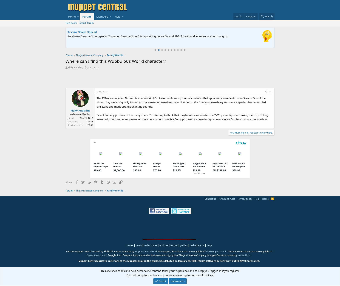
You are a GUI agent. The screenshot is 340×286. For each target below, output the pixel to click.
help (209, 245)
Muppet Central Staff (146, 251)
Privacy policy (245, 198)
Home (72, 16)
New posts (71, 22)
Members (102, 16)
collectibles (150, 245)
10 (184, 50)
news (139, 245)
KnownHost (244, 255)
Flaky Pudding (75, 67)
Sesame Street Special (82, 32)
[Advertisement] (170, 79)
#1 (271, 91)
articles (164, 245)
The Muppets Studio (216, 251)
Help (117, 16)
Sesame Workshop (97, 255)
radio (193, 245)
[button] (78, 16)
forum (174, 245)
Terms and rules (226, 198)
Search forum (87, 22)
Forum (86, 16)
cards (201, 245)
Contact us (210, 198)
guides (184, 245)
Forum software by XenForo (229, 261)
